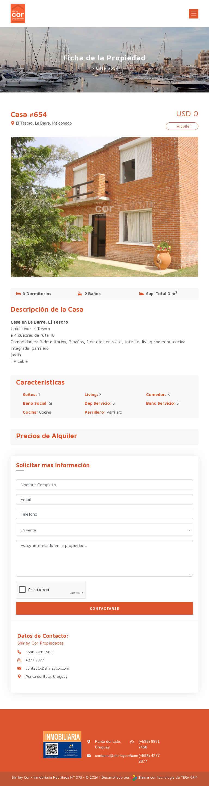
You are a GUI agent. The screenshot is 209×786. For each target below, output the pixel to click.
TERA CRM (189, 777)
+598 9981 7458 (40, 651)
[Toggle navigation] (193, 13)
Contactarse (104, 608)
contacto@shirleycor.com (47, 668)
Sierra (143, 777)
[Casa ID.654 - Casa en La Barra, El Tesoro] (104, 206)
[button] (104, 529)
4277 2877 (35, 660)
